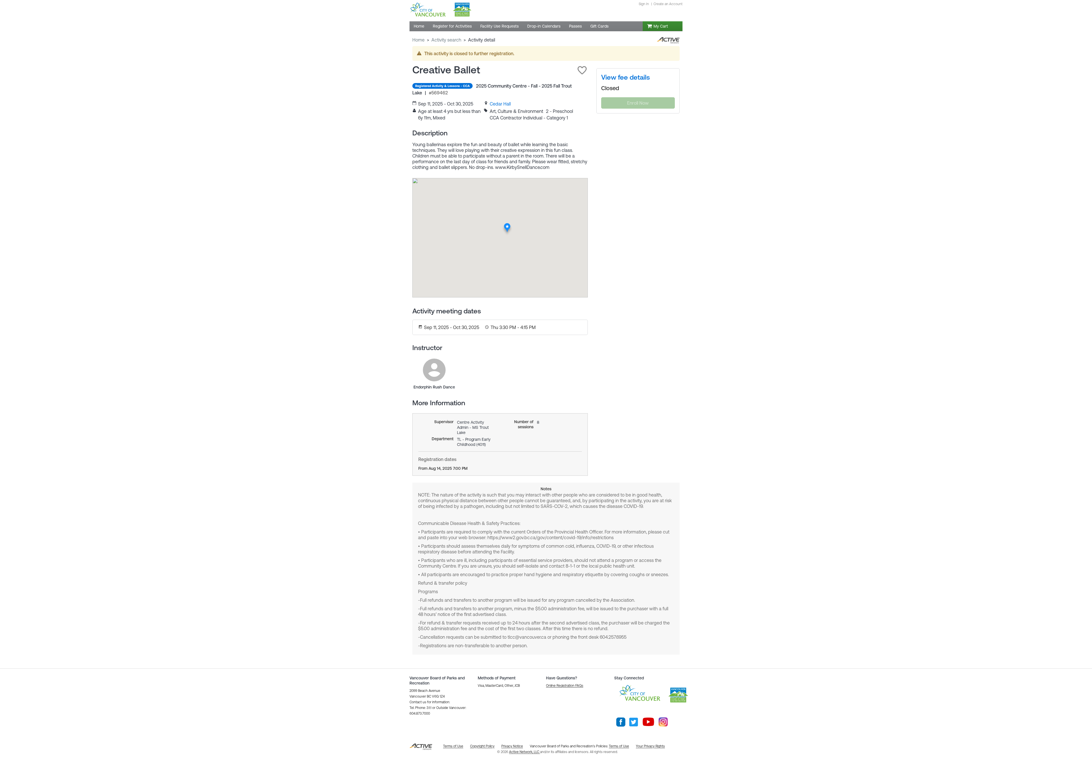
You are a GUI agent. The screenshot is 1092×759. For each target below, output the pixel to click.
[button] (582, 70)
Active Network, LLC (524, 752)
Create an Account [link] (667, 4)
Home (418, 39)
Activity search (446, 39)
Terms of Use (619, 746)
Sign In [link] (644, 4)
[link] (500, 103)
